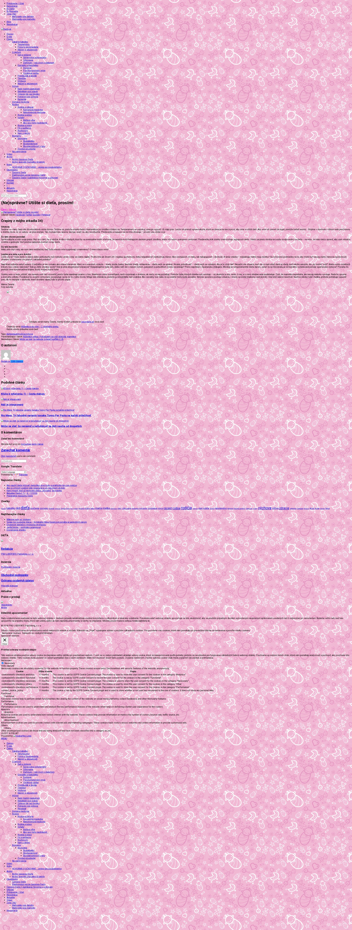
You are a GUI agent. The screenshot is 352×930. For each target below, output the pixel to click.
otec (119, 508)
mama (98, 508)
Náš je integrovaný (12, 404)
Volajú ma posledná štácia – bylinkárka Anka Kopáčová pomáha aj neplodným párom (47, 522)
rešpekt (15, 334)
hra (71, 509)
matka (106, 508)
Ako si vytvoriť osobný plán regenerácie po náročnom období (36, 488)
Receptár (22, 99)
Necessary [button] (6, 660)
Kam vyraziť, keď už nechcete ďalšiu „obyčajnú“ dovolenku (34, 490)
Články (4, 209)
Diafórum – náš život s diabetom (38, 62)
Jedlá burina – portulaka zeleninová (24, 527)
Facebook (20, 215)
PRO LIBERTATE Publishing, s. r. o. (17, 554)
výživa (275, 508)
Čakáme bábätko (20, 751)
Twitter (28, 215)
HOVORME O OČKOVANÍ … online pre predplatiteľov (37, 167)
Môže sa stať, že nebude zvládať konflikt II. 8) (41, 339)
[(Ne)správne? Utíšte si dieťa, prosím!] (20, 212)
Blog (9, 21)
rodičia (22, 334)
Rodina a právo (25, 115)
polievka (135, 508)
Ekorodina (22, 848)
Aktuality (11, 188)
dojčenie (34, 508)
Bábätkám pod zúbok (28, 91)
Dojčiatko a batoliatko (28, 774)
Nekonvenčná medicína (34, 112)
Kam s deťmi (24, 133)
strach (212, 509)
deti (18, 508)
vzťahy (255, 509)
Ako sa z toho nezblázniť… (35, 123)
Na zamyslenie (19, 151)
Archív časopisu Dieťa (22, 159)
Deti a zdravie (24, 764)
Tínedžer (22, 78)
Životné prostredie (26, 149)
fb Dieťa (10, 8)
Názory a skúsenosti (27, 49)
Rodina (15, 814)
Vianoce (249, 508)
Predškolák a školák (27, 76)
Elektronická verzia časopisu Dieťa (28, 175)
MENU (4, 738)
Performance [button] (7, 701)
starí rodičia (203, 508)
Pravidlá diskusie (9, 585)
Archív (4, 607)
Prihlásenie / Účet (15, 3)
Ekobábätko (28, 141)
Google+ (37, 215)
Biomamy (16, 845)
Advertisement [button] (8, 717)
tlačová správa (239, 509)
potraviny (143, 508)
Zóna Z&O (11, 902)
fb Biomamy (12, 11)
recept (168, 508)
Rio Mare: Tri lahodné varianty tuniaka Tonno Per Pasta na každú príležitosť (46, 415)
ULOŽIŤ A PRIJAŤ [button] (10, 733)
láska (92, 508)
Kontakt (10, 183)
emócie (57, 509)
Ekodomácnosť (30, 143)
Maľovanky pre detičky (23, 16)
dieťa (8, 334)
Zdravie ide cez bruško (29, 94)
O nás (9, 36)
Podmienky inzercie (10, 567)
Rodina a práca (25, 125)
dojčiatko (44, 508)
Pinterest (45, 215)
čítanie (306, 509)
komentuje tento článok (32, 444)
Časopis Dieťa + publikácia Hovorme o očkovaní (35, 177)
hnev (68, 508)
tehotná (230, 508)
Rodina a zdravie (26, 816)
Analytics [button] (5, 709)
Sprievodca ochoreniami (34, 57)
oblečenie (113, 509)
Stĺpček (10, 180)
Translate (23, 474)
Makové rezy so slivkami (19, 519)
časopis (300, 508)
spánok (195, 509)
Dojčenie (27, 68)
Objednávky (6, 605)
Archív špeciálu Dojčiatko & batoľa (28, 162)
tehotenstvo (221, 508)
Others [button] (4, 725)
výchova (29, 334)
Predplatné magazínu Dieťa (20, 496)
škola (312, 508)
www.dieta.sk (87, 321)
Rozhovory (23, 130)
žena (327, 508)
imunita (82, 508)
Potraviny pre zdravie (28, 96)
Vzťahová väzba (30, 73)
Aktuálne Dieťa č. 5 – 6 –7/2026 (22, 493)
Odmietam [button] (48, 633)
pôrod (160, 508)
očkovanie (126, 508)
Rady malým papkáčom (29, 89)
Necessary (9, 663)
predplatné (152, 508)
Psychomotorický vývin (34, 70)
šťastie (322, 509)
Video (9, 154)
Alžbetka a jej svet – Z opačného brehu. (40, 326)
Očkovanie (28, 60)
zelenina (293, 508)
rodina (176, 508)
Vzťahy (21, 827)
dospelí (51, 509)
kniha (87, 508)
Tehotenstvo (24, 44)
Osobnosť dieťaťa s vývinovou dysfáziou (26, 524)
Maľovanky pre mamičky (23, 19)
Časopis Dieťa (19, 172)
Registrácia (12, 6)
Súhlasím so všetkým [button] (32, 633)
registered (11, 456)
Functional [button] (6, 693)
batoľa (3, 509)
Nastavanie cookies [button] (11, 633)
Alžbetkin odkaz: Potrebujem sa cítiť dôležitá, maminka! (49, 336)
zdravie (284, 508)
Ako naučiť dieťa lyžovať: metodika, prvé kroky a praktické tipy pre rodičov (42, 485)
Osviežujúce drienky (16, 530)
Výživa (15, 795)
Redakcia (12, 361)
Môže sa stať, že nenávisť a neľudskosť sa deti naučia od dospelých (41, 426)
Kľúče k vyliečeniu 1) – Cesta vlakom (23, 393)
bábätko (10, 508)
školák (317, 509)
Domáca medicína (20, 102)
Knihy (9, 866)
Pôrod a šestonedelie (28, 47)
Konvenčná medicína (33, 109)
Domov (10, 34)
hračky (75, 509)
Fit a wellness (24, 128)
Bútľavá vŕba (29, 120)
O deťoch (16, 761)
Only (3, 456)
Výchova (22, 81)
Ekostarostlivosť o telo (34, 146)
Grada (63, 508)
